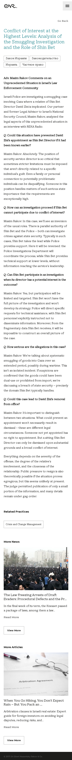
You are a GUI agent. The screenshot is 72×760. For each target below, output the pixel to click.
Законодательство (45, 58)
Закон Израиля (16, 58)
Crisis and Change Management (23, 524)
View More (14, 630)
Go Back (63, 21)
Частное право (33, 64)
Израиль (11, 64)
